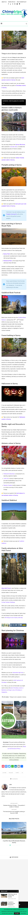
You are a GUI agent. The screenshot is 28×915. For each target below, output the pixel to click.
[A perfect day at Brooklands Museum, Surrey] (14, 830)
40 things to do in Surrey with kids (14, 617)
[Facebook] (8, 4)
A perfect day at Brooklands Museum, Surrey (14, 841)
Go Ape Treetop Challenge (8, 602)
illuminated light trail (17, 672)
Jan (10, 784)
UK (22, 772)
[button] (3, 833)
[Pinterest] (14, 4)
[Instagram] (12, 4)
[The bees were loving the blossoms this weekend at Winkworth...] (21, 880)
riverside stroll (13, 147)
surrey (17, 772)
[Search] (26, 23)
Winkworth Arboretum (9, 474)
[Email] (17, 4)
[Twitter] (10, 4)
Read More (23, 913)
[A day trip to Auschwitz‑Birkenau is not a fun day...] (21, 894)
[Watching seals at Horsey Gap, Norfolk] (4, 896)
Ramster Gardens (8, 485)
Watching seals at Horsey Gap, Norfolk (12, 896)
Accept (17, 913)
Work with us (11, 2)
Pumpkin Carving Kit (11, 214)
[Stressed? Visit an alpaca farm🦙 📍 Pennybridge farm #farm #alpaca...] (21, 866)
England (11, 772)
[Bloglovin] (19, 4)
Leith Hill (6, 478)
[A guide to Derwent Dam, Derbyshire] (4, 903)
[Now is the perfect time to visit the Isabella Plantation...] (7, 880)
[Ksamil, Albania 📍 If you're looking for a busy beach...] (7, 866)
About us (4, 2)
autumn (4, 772)
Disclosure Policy (21, 2)
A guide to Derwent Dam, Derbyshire (11, 903)
